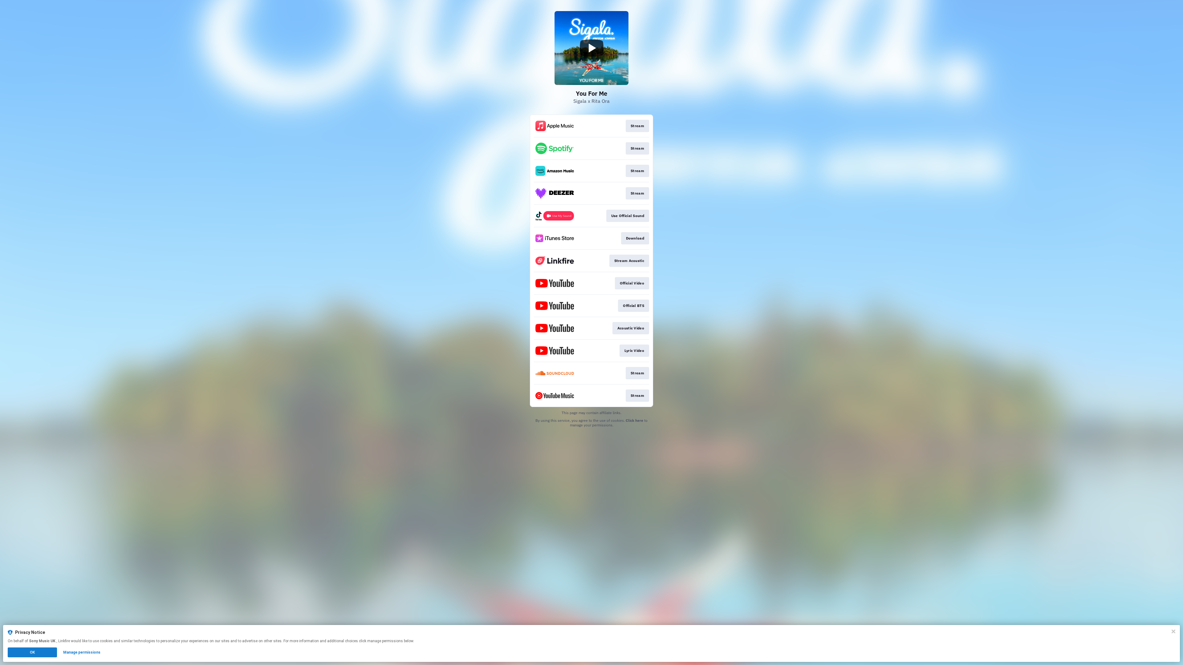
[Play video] (591, 48)
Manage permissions (81, 652)
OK (32, 652)
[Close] (1173, 631)
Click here (634, 420)
